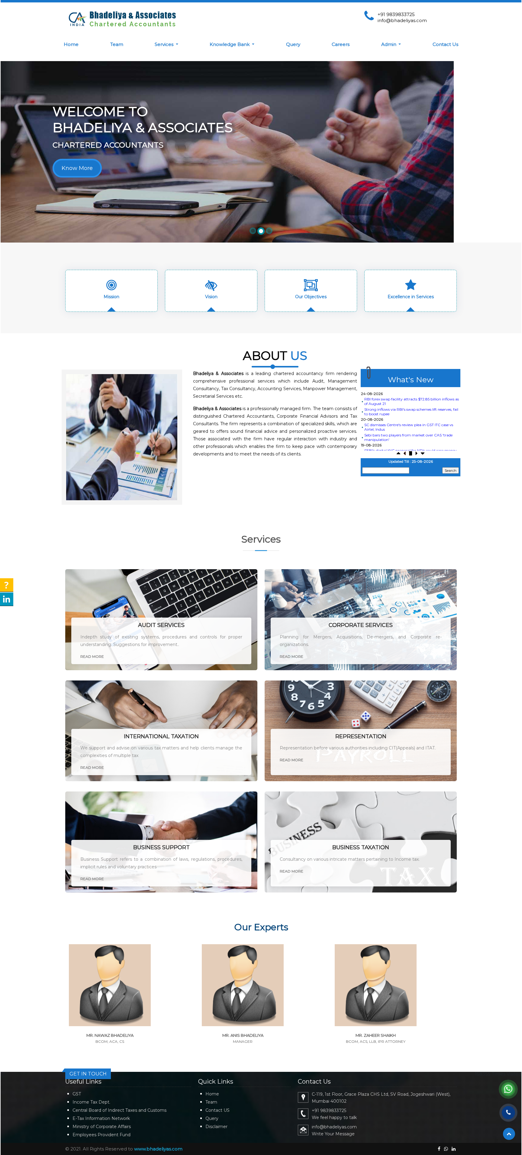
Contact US (217, 1110)
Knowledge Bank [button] (230, 44)
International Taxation (161, 736)
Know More (77, 168)
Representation (360, 736)
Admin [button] (389, 44)
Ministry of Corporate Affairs (101, 1126)
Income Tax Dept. (91, 1102)
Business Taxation (360, 847)
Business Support (161, 847)
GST (76, 1094)
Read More (92, 656)
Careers (341, 44)
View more (110, 994)
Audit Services (161, 625)
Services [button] (165, 44)
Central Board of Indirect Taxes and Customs (119, 1110)
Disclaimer (216, 1126)
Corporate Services (361, 625)
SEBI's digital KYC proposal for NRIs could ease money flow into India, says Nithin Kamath (410, 441)
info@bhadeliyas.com (402, 20)
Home (71, 44)
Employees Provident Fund (101, 1134)
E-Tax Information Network (101, 1118)
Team (116, 44)
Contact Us (445, 44)
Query (293, 44)
